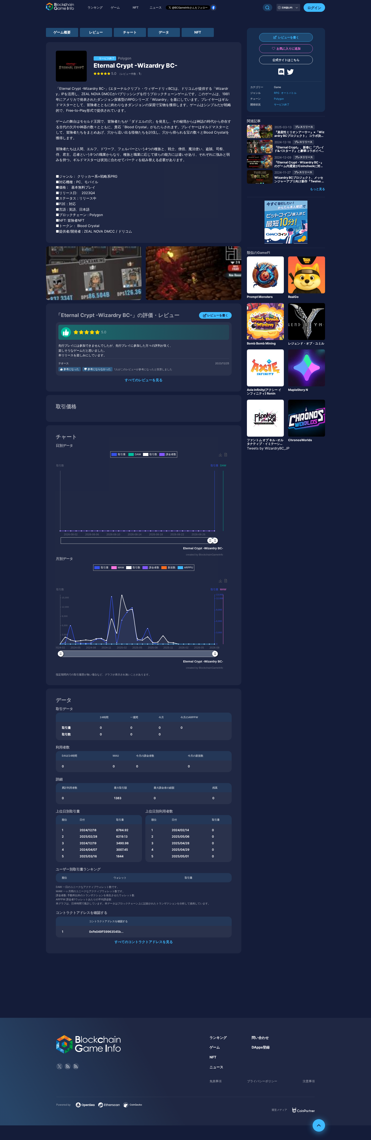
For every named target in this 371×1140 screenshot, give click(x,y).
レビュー (96, 32)
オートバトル (288, 92)
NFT (135, 7)
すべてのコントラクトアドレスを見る (143, 942)
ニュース (216, 1067)
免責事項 (216, 1081)
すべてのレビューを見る (144, 380)
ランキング (95, 7)
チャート (130, 32)
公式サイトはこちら (286, 60)
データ (164, 32)
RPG (276, 92)
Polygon (279, 98)
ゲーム (115, 7)
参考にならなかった (99, 369)
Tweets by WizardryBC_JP (268, 448)
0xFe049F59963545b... (106, 931)
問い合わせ (260, 1037)
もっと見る (317, 189)
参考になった (71, 369)
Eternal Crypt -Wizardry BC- (135, 65)
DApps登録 (261, 1047)
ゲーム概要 (62, 32)
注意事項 (309, 1081)
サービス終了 (281, 104)
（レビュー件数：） (130, 73)
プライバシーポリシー (262, 1081)
